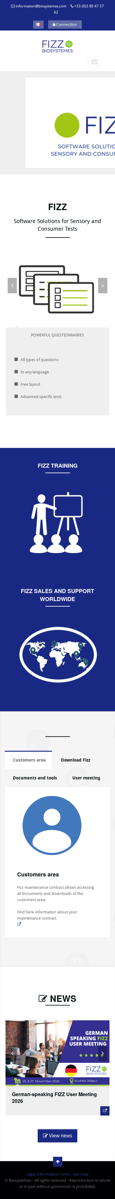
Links (65, 1174)
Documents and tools (35, 777)
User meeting (86, 777)
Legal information (42, 1174)
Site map (81, 1174)
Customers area (29, 760)
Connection (66, 24)
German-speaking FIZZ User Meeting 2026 (54, 1097)
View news (60, 1136)
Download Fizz (75, 760)
